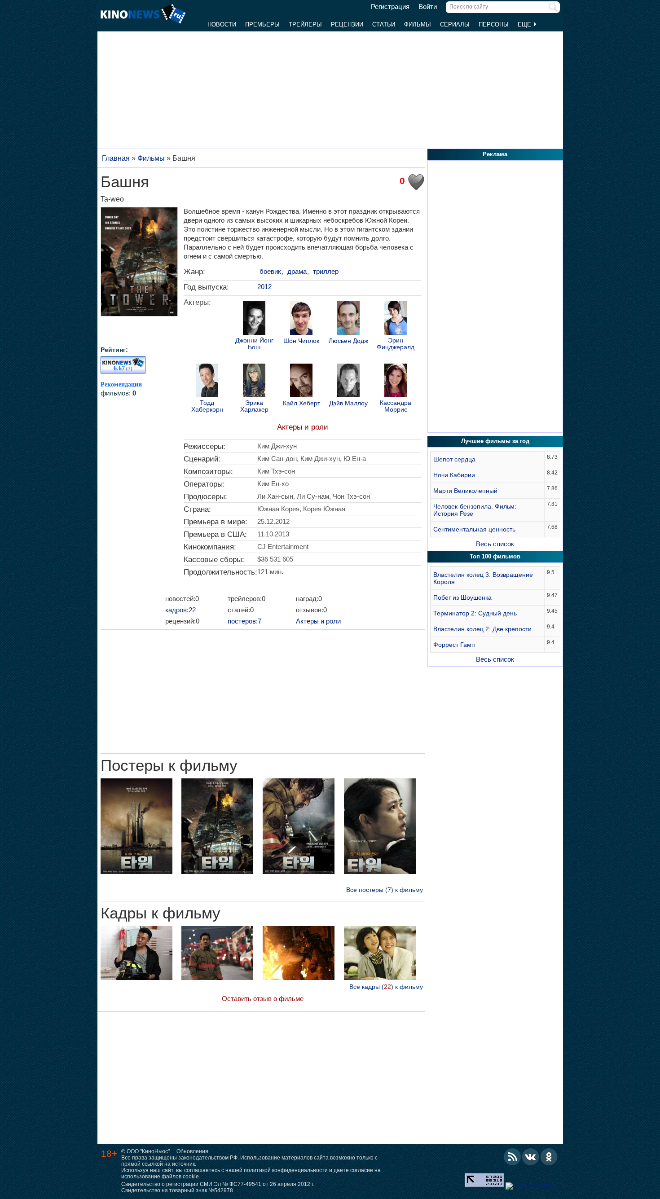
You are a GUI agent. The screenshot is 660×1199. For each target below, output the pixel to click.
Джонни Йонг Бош (254, 344)
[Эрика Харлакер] (254, 382)
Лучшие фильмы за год (495, 441)
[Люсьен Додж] (348, 319)
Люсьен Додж (348, 341)
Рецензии (347, 24)
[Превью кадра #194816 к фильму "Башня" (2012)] (298, 954)
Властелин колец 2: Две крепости (482, 628)
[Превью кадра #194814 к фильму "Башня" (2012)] (136, 954)
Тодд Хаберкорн (207, 406)
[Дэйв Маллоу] (348, 382)
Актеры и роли (302, 427)
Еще (525, 24)
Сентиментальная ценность (474, 529)
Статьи (383, 24)
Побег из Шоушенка (462, 597)
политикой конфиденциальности (286, 1170)
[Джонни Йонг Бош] (254, 319)
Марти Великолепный (465, 490)
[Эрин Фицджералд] (395, 319)
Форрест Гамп (454, 644)
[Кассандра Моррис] (395, 382)
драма (297, 271)
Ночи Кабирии (454, 475)
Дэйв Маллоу (348, 403)
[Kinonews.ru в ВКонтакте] (530, 1156)
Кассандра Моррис (395, 406)
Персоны (494, 24)
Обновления (192, 1151)
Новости (221, 24)
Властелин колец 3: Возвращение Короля (483, 578)
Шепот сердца (454, 459)
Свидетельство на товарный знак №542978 (177, 1190)
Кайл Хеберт (301, 403)
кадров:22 (180, 610)
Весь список (495, 544)
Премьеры (262, 24)
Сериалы (455, 24)
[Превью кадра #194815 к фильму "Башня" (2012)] (217, 954)
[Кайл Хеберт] (301, 382)
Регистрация (390, 6)
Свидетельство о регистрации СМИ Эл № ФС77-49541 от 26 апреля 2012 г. (217, 1184)
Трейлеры (305, 24)
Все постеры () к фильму (384, 889)
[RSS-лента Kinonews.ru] (512, 1156)
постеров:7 (244, 621)
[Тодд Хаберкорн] (207, 382)
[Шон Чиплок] (301, 319)
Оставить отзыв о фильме (263, 998)
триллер (326, 271)
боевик (270, 271)
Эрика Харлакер (254, 406)
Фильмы (417, 24)
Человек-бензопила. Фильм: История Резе (474, 510)
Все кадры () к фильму (386, 986)
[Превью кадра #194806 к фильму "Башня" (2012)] (380, 954)
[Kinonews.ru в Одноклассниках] (549, 1156)
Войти (427, 6)
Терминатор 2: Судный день (475, 613)
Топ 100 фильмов (495, 556)
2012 (264, 286)
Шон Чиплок (301, 341)
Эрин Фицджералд (395, 344)
